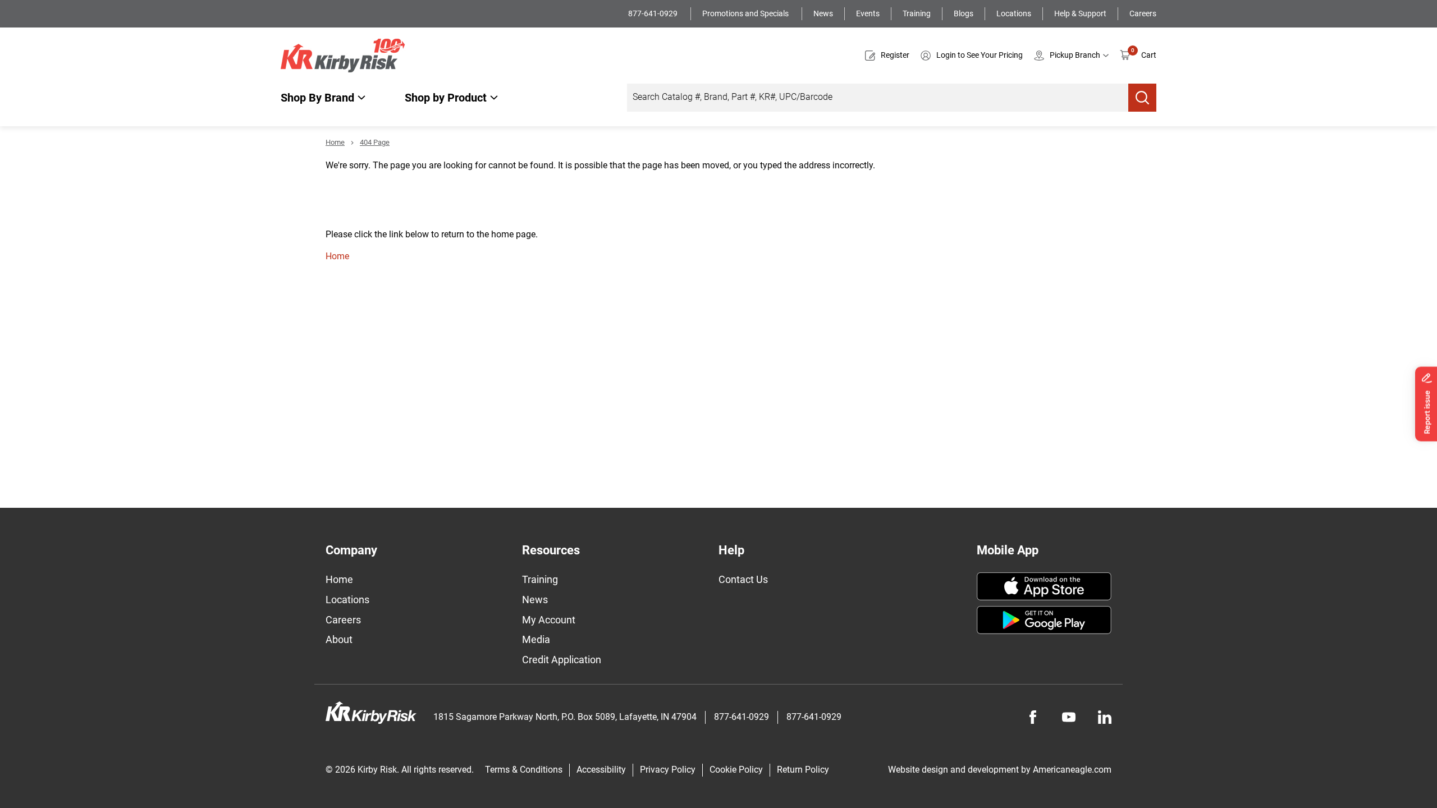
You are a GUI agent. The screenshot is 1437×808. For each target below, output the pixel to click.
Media (536, 639)
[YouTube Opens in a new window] (1069, 717)
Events (868, 13)
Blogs (963, 13)
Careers (1142, 13)
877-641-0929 (653, 13)
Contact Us (743, 579)
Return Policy (803, 769)
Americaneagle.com (1072, 769)
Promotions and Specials (746, 13)
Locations (1013, 13)
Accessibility (601, 769)
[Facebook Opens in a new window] (1033, 717)
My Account (548, 620)
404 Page (375, 142)
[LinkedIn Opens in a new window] (1104, 717)
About (339, 639)
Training (917, 13)
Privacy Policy (667, 769)
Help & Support (1080, 13)
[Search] (1142, 98)
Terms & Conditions (523, 769)
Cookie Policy (736, 769)
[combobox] (877, 98)
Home (335, 142)
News (823, 13)
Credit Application (561, 659)
